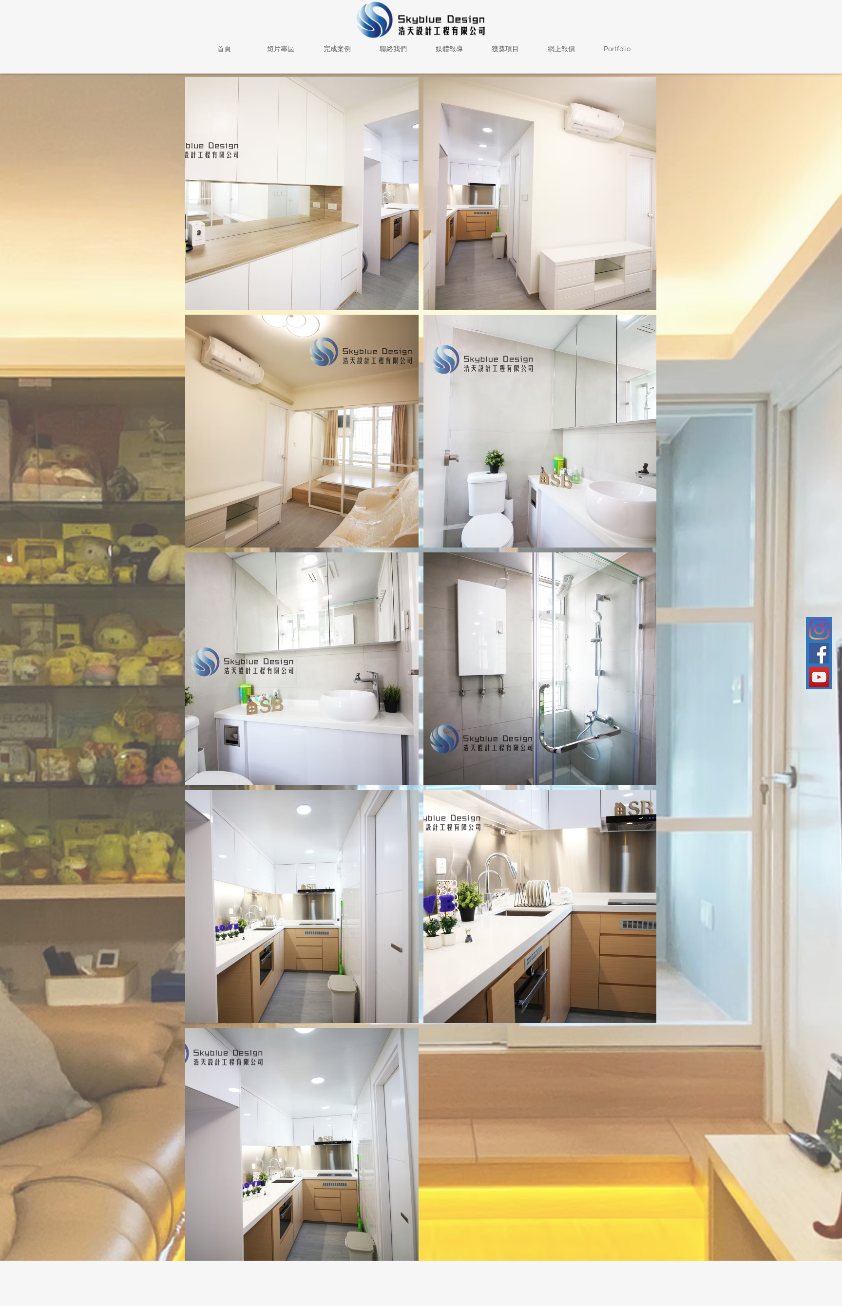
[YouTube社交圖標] (819, 677)
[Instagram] (819, 629)
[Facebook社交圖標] (819, 653)
